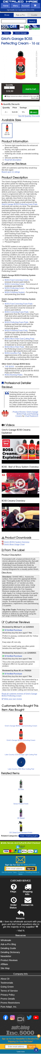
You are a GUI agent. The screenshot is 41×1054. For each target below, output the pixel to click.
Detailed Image (20, 2)
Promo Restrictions (10, 1002)
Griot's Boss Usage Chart (14, 544)
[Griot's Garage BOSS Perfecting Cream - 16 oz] (20, 48)
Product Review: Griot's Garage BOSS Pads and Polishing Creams (25, 414)
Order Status (13, 906)
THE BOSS (9, 367)
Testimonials (7, 982)
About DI (5, 978)
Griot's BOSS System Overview (16, 542)
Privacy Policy (8, 994)
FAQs (13, 891)
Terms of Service (9, 990)
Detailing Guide (8, 948)
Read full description (13, 160)
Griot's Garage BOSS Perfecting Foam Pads (19, 204)
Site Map (5, 968)
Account (25, 5)
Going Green (7, 986)
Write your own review (13, 699)
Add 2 (34, 112)
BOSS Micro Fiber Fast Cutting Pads (19, 339)
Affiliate (4, 964)
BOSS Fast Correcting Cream (17, 280)
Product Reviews (9, 960)
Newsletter (6, 956)
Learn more (21, 1051)
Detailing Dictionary (10, 952)
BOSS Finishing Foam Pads (16, 330)
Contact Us (27, 905)
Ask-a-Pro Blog (8, 944)
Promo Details (8, 998)
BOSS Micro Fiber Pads (14, 347)
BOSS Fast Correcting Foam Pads (18, 304)
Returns (20, 918)
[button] (36, 1050)
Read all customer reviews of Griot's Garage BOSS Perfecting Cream (19, 695)
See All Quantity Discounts (29, 116)
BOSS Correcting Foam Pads (16, 312)
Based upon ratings (11, 172)
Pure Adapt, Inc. (9, 1006)
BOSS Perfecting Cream (14, 288)
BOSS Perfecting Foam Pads (16, 322)
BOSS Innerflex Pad (13, 353)
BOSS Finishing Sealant (14, 292)
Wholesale (6, 940)
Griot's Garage (21, 33)
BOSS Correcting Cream (15, 284)
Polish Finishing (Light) (29, 836)
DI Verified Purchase (13, 630)
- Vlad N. (20, 930)
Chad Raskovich (31, 416)
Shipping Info (27, 892)
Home (5, 5)
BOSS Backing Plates (13, 375)
